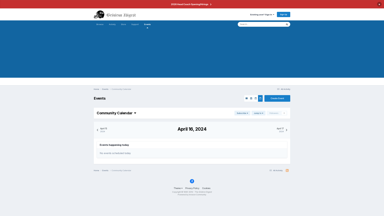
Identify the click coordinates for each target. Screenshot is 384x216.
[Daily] (260, 98)
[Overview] (246, 98)
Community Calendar (115, 113)
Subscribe (242, 113)
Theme (177, 188)
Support (135, 24)
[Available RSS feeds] (287, 170)
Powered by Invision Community (192, 195)
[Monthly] (251, 98)
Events (147, 24)
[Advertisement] (192, 57)
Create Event (277, 98)
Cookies (206, 188)
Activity (112, 24)
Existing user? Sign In (261, 14)
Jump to (258, 113)
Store (123, 24)
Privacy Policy (192, 188)
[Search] (287, 24)
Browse (100, 24)
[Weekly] (255, 98)
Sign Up (283, 14)
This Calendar (273, 24)
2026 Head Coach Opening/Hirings (189, 4)
